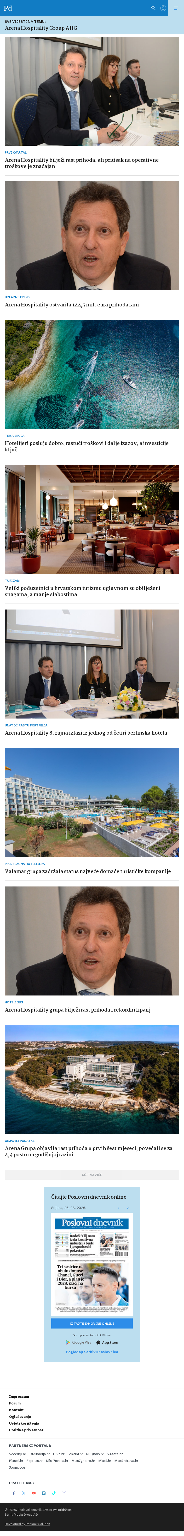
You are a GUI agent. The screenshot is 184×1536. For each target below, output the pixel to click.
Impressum (19, 1396)
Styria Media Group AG (21, 1514)
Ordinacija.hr (39, 1454)
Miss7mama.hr (57, 1461)
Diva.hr (58, 1454)
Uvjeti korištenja (24, 1423)
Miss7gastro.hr (83, 1461)
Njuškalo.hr (95, 1454)
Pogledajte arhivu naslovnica (92, 1352)
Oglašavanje (20, 1417)
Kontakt (16, 1410)
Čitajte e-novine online (92, 1323)
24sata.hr (115, 1454)
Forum (15, 1403)
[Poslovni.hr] (8, 8)
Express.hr (35, 1461)
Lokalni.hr (75, 1454)
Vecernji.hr (17, 1454)
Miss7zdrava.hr (126, 1461)
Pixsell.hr (16, 1461)
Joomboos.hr (19, 1467)
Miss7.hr (104, 1461)
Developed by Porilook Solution (27, 1524)
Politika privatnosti (27, 1430)
